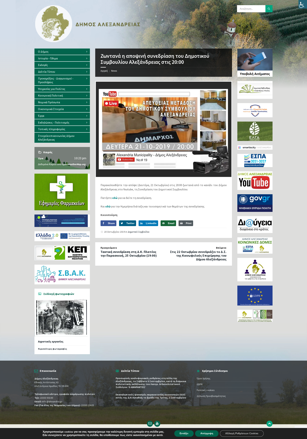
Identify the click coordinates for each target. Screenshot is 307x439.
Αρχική (104, 70)
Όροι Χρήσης (203, 378)
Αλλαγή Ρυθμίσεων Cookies (241, 433)
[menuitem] (62, 52)
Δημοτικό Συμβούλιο (138, 231)
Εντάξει (184, 433)
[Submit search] (269, 8)
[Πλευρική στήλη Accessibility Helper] (302, 4)
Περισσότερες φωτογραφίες (52, 348)
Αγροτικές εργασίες (50, 341)
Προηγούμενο (109, 247)
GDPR (200, 384)
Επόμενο (221, 247)
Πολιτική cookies (206, 390)
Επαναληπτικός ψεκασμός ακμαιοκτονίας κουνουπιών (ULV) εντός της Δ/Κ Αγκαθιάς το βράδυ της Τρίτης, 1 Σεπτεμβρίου (151, 396)
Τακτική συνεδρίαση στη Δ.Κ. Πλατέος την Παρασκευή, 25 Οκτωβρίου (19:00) (129, 254)
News (114, 70)
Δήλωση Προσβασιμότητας (211, 396)
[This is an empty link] (269, 424)
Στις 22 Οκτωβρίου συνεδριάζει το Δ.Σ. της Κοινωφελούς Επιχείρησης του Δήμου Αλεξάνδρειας (198, 255)
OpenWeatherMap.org (74, 164)
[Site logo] (87, 41)
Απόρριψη (206, 433)
